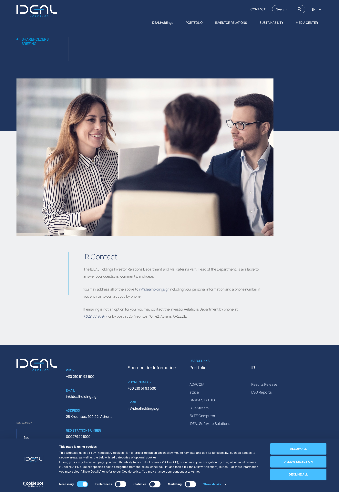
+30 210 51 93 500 (80, 376)
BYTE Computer (202, 415)
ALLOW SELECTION (298, 461)
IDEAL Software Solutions (210, 423)
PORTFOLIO (194, 22)
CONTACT (258, 9)
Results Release (264, 384)
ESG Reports (261, 392)
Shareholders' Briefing (35, 41)
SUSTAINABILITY (271, 22)
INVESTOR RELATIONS (231, 22)
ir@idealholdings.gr (154, 289)
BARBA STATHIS (202, 400)
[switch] (120, 484)
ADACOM (197, 384)
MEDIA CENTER (307, 22)
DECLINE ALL (298, 474)
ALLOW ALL (298, 448)
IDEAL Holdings (162, 22)
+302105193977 (95, 316)
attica (194, 392)
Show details (212, 484)
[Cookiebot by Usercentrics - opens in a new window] (33, 484)
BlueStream (199, 407)
